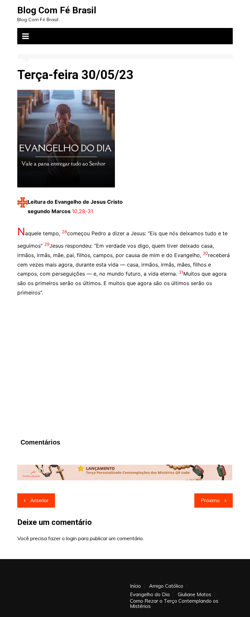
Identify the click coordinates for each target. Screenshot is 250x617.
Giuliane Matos (194, 594)
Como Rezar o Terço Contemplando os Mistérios (174, 603)
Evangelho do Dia (150, 594)
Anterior (39, 500)
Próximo (210, 500)
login (71, 538)
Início (135, 586)
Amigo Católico (166, 586)
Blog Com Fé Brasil (56, 10)
